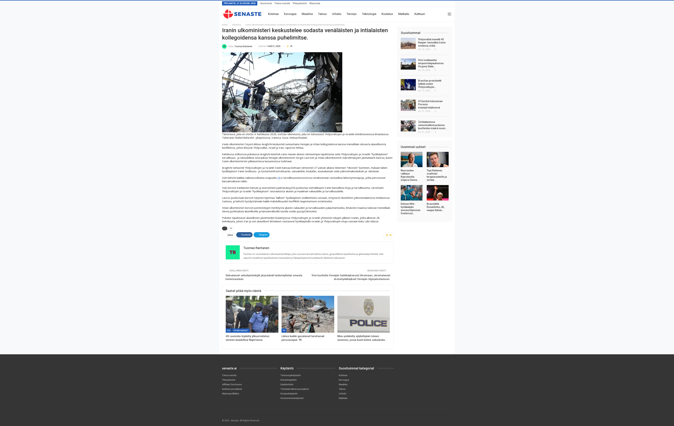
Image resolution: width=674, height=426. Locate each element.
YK (279, 177)
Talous (322, 14)
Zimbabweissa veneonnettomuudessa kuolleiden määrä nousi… (432, 125)
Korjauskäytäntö (289, 393)
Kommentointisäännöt (291, 398)
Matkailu (403, 14)
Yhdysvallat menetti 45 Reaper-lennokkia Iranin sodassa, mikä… (432, 42)
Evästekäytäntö (288, 380)
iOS (228, 330)
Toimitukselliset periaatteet (294, 389)
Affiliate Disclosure (232, 384)
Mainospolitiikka (230, 393)
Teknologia (369, 14)
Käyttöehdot (286, 384)
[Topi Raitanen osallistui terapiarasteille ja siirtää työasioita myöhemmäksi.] (438, 159)
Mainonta (314, 3)
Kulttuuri (419, 14)
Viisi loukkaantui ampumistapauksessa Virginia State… (431, 63)
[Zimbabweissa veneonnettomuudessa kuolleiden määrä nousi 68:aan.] (408, 126)
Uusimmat (266, 3)
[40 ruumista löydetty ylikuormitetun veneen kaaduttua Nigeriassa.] (252, 314)
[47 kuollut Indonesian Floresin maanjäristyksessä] (408, 105)
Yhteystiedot (300, 3)
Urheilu (336, 14)
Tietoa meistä (282, 3)
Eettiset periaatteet (232, 389)
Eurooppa (290, 14)
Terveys (351, 14)
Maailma (307, 14)
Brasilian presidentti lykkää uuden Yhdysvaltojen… (429, 83)
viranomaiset (240, 330)
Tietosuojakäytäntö (290, 375)
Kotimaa (273, 14)
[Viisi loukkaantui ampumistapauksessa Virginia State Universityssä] (408, 64)
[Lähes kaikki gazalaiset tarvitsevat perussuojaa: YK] (308, 314)
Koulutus (387, 14)
